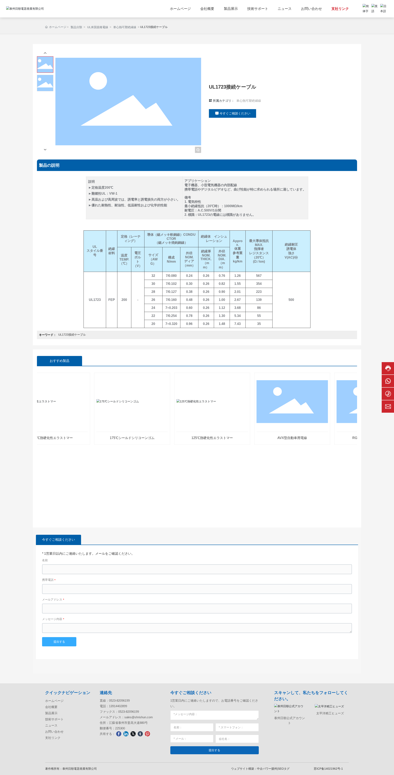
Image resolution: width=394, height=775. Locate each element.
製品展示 (51, 713)
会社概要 (51, 707)
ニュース (51, 725)
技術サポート (54, 719)
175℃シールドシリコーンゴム (119, 438)
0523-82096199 (119, 700)
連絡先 (106, 692)
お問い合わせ (54, 731)
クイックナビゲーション (67, 692)
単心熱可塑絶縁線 (124, 27)
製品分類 (76, 27)
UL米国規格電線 (97, 27)
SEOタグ (284, 768)
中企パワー (264, 768)
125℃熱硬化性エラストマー (199, 438)
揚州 (274, 768)
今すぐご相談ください (190, 692)
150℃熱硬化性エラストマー (39, 438)
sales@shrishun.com (138, 717)
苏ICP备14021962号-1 (328, 768)
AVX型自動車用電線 (279, 438)
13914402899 (118, 706)
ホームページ (54, 700)
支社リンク (53, 737)
